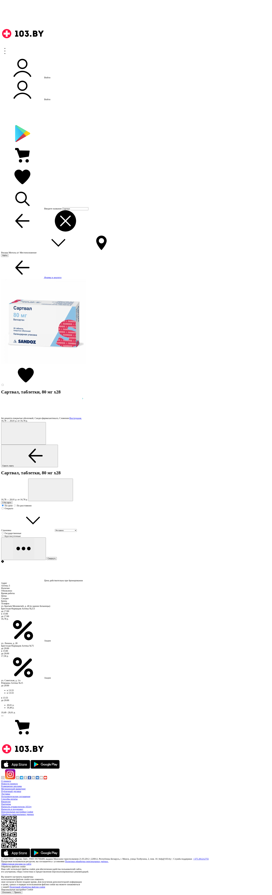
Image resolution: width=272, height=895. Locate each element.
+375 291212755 (201, 859)
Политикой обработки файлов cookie (27, 887)
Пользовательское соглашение (15, 796)
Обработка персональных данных (17, 814)
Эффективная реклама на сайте (16, 864)
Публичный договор (11, 791)
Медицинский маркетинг (13, 789)
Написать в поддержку (12, 809)
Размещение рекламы (11, 786)
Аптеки (10, 51)
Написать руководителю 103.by (16, 806)
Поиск (10, 48)
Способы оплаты (9, 799)
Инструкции (13, 53)
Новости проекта (9, 783)
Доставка (5, 794)
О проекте (6, 781)
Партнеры (6, 804)
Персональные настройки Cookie (17, 812)
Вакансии (6, 801)
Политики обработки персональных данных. (87, 861)
